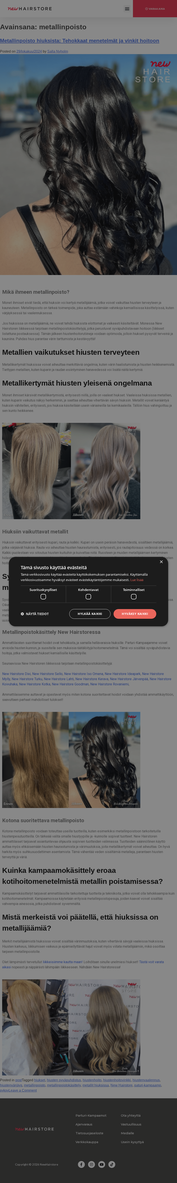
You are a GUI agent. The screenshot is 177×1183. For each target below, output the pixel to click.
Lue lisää (136, 580)
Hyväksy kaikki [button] (135, 614)
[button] (35, 614)
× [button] (161, 561)
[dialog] (88, 591)
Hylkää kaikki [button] (90, 614)
